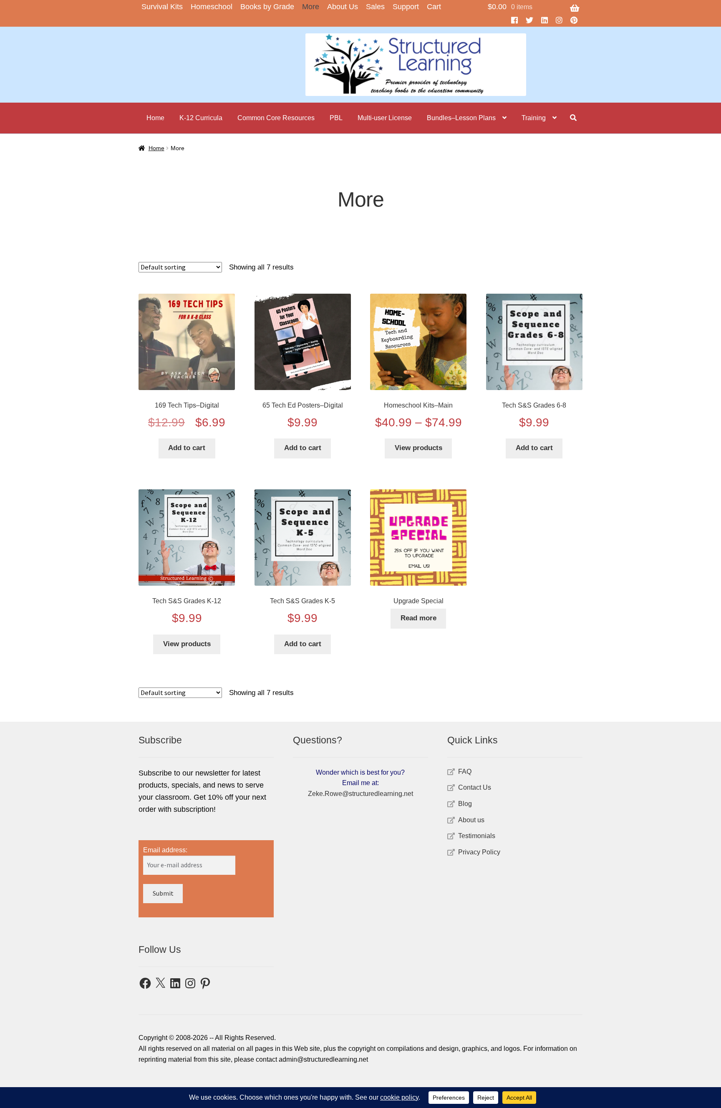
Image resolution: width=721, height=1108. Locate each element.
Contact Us (474, 787)
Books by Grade (267, 7)
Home (155, 117)
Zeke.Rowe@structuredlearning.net (360, 793)
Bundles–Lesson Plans (461, 117)
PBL (336, 117)
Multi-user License (385, 117)
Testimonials (476, 835)
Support (406, 7)
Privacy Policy (479, 852)
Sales (375, 7)
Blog (465, 803)
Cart (434, 7)
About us (471, 819)
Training (534, 117)
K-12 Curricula (200, 117)
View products (418, 448)
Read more (418, 618)
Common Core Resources (276, 117)
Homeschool (211, 7)
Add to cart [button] (186, 448)
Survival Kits (162, 7)
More (310, 7)
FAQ (464, 771)
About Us (342, 7)
